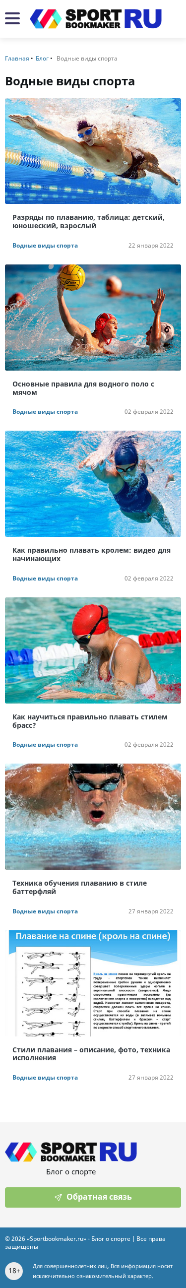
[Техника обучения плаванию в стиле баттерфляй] (93, 817)
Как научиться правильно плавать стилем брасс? (90, 721)
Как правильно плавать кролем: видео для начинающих (91, 554)
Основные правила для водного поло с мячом (83, 388)
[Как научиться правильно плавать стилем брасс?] (93, 650)
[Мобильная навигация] (12, 19)
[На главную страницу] (96, 19)
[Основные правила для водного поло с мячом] (93, 317)
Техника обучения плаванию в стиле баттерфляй (79, 887)
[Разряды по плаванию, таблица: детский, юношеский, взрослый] (93, 151)
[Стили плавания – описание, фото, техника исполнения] (93, 983)
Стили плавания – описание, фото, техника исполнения (91, 1054)
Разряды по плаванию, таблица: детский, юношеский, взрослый (88, 221)
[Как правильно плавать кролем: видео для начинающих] (93, 484)
